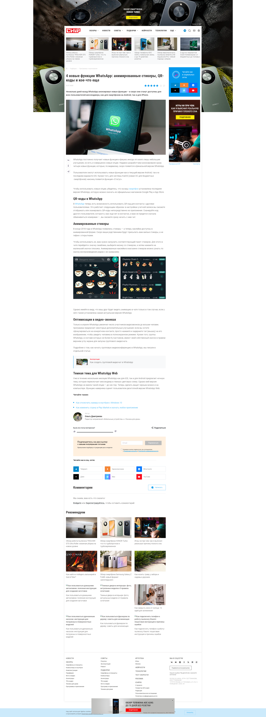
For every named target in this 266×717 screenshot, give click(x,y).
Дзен (82, 477)
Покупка (104, 661)
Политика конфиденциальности (146, 696)
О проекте (138, 685)
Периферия (70, 673)
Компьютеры (105, 676)
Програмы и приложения (109, 686)
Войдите (77, 503)
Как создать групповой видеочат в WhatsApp (111, 362)
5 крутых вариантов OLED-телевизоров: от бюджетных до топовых (190, 55)
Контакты (196, 164)
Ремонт (103, 666)
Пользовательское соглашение (146, 693)
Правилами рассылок (130, 451)
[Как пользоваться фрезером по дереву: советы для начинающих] (115, 618)
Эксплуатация (95, 359)
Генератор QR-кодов (142, 688)
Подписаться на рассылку (181, 668)
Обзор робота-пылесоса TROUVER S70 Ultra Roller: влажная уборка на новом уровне (76, 57)
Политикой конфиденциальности (148, 451)
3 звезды (151, 85)
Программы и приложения (75, 686)
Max (113, 477)
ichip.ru (138, 682)
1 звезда (145, 85)
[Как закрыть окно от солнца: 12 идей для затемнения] (150, 594)
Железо (138, 664)
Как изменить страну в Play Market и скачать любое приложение (107, 407)
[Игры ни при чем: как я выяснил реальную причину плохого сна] (150, 527)
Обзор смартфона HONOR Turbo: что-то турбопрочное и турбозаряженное (97, 56)
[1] (74, 431)
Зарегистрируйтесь (95, 503)
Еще (172, 30)
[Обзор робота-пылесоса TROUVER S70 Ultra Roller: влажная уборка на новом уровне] (81, 527)
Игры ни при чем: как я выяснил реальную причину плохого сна (121, 55)
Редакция (138, 690)
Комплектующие (71, 670)
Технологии (161, 30)
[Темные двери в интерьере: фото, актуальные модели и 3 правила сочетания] (115, 588)
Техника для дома (72, 684)
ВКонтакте (147, 469)
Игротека (139, 658)
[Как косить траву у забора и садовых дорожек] (150, 561)
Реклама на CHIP (174, 164)
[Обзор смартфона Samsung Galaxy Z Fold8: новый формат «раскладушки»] (115, 561)
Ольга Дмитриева (93, 416)
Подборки (131, 30)
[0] (115, 431)
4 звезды (154, 85)
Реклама (139, 679)
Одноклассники (118, 469)
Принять (190, 712)
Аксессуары (70, 678)
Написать (159, 487)
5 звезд (157, 85)
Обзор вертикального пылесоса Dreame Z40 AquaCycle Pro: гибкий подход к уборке (166, 56)
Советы (117, 30)
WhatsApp (79, 204)
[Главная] (66, 68)
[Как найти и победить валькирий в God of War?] (81, 561)
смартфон (133, 188)
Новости (106, 30)
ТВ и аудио (69, 681)
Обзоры (93, 30)
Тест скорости (141, 675)
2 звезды (148, 85)
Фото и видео (70, 676)
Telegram (83, 469)
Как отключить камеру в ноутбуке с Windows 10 (99, 402)
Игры (137, 661)
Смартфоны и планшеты (74, 665)
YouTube (146, 477)
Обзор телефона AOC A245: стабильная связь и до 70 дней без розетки (144, 56)
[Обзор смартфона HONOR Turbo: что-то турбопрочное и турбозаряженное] (115, 527)
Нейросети (147, 30)
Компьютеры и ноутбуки (74, 667)
